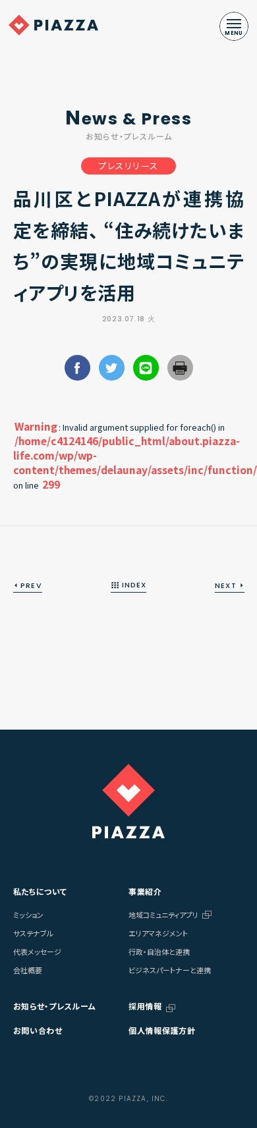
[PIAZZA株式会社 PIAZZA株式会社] (53, 25)
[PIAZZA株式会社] (128, 801)
